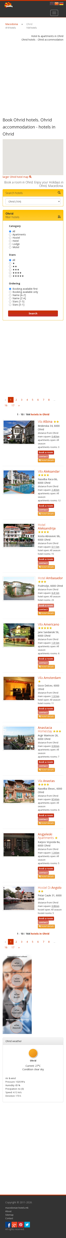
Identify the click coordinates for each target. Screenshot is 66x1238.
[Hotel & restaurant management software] (17, 994)
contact (43, 609)
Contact (9, 1218)
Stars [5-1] (18, 304)
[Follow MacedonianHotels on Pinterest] (21, 1224)
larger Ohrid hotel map (16, 176)
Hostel (16, 237)
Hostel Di (49, 887)
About (8, 1211)
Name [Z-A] (19, 298)
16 (6, 405)
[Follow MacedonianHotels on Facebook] (8, 1224)
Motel (15, 247)
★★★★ (17, 272)
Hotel (15, 240)
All (13, 231)
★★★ (15, 269)
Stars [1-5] (18, 301)
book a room (46, 452)
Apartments (19, 234)
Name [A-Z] (19, 295)
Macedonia (11, 24)
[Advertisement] (33, 80)
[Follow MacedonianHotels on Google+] (14, 1224)
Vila (45, 421)
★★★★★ (18, 276)
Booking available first (25, 288)
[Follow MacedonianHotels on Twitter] (27, 1224)
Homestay (45, 729)
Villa (49, 471)
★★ (14, 266)
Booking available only (25, 292)
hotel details (47, 460)
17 (12, 405)
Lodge (16, 244)
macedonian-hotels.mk (16, 1207)
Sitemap (9, 1214)
